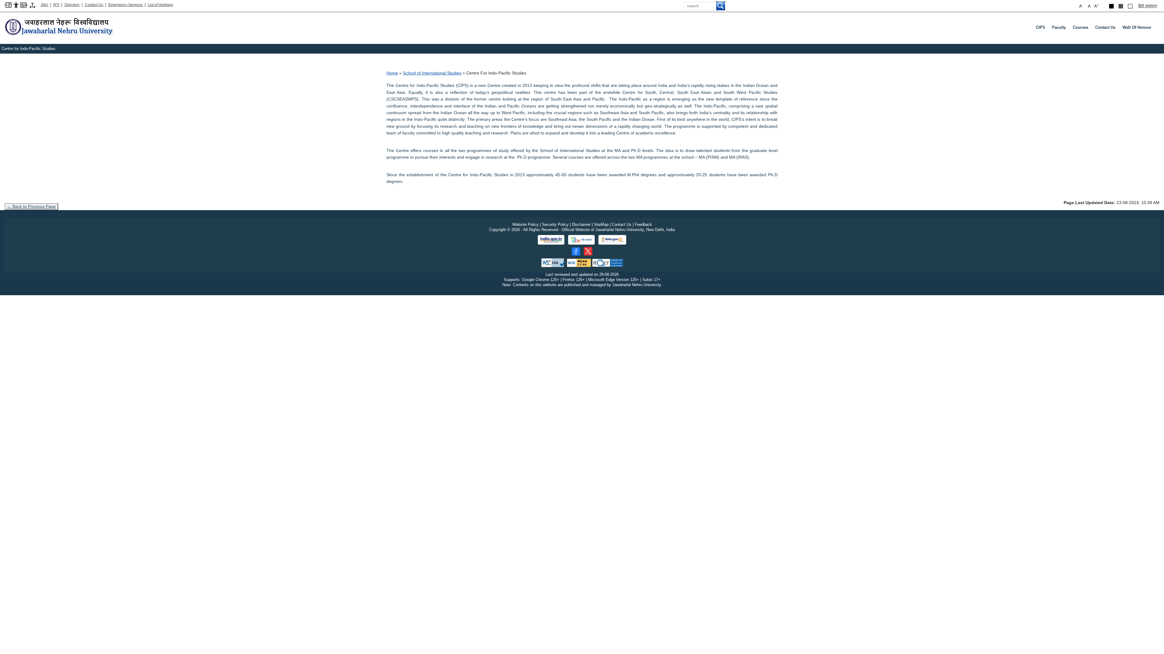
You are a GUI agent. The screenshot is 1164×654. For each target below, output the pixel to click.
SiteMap (601, 224)
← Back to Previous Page (31, 206)
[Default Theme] (1130, 6)
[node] (60, 27)
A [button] (1096, 5)
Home (392, 73)
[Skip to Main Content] (8, 4)
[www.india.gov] (551, 240)
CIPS (1040, 27)
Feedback (643, 224)
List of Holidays (160, 5)
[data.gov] (612, 240)
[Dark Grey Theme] (1121, 6)
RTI (56, 5)
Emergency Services (126, 5)
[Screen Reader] (23, 4)
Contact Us (94, 5)
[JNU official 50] (588, 251)
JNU (45, 5)
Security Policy (555, 224)
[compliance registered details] (607, 262)
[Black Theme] (1111, 6)
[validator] (553, 262)
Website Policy (525, 224)
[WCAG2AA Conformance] (579, 262)
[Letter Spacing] (32, 5)
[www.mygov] (581, 240)
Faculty (1059, 27)
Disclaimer (581, 224)
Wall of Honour (1136, 27)
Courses (1080, 27)
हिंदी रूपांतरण (1147, 6)
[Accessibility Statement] (16, 5)
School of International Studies (432, 73)
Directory (72, 5)
